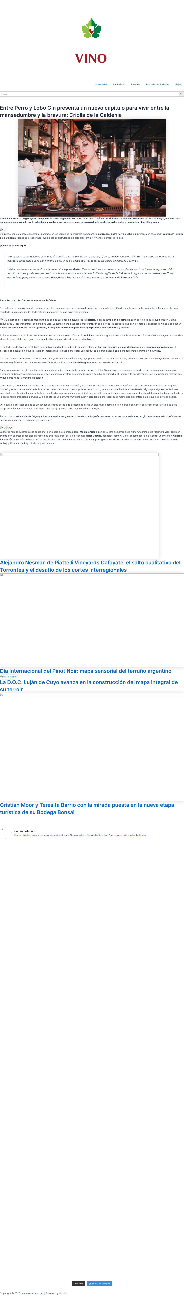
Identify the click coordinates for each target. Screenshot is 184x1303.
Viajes (178, 84)
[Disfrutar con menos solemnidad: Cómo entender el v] (107, 1216)
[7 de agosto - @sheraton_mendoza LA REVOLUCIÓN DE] (138, 1182)
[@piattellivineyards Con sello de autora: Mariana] (14, 1201)
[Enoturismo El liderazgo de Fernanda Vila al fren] (45, 1186)
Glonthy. (63, 1293)
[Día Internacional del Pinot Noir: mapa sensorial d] (45, 997)
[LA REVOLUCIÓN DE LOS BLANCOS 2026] (169, 846)
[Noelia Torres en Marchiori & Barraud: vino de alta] (76, 1203)
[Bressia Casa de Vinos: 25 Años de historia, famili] (76, 870)
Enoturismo (119, 84)
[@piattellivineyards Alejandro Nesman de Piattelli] (14, 891)
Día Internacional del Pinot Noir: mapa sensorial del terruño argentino (85, 671)
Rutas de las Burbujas (157, 84)
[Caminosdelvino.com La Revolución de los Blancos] (138, 870)
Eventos (135, 84)
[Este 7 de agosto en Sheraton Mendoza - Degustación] (169, 1178)
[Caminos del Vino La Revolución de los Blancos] (107, 853)
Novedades (101, 84)
